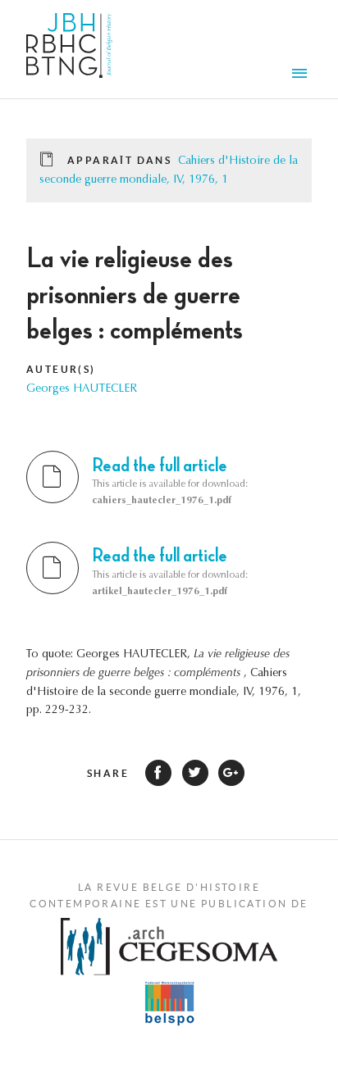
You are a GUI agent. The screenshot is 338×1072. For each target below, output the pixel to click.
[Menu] (302, 75)
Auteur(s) (61, 369)
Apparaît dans (119, 160)
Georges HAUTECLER (81, 389)
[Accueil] (69, 49)
